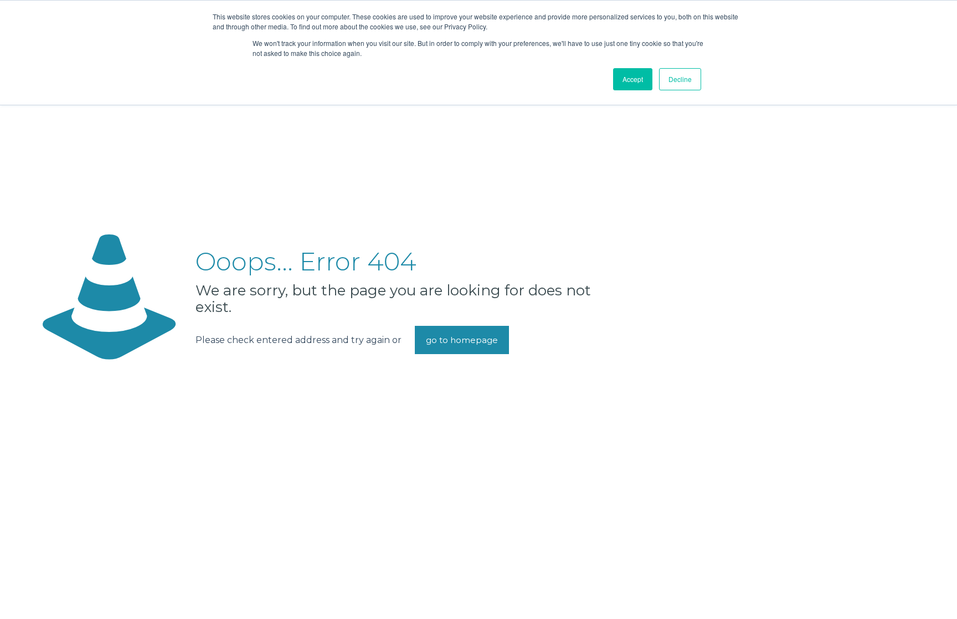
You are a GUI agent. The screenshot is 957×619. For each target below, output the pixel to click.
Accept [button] (632, 79)
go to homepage (462, 340)
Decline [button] (680, 79)
